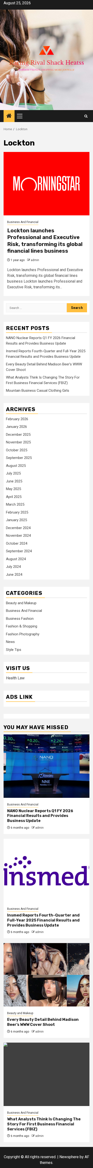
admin (35, 260)
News (10, 642)
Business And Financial (22, 222)
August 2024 (16, 559)
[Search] (86, 116)
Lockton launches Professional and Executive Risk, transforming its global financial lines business (45, 240)
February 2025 (17, 512)
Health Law (15, 678)
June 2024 (14, 574)
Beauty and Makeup (21, 603)
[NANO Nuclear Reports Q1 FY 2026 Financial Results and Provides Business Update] (46, 766)
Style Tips (13, 650)
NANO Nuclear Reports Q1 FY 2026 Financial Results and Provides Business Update (40, 816)
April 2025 (13, 497)
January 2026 (16, 427)
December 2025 (18, 434)
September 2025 (19, 458)
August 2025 (16, 466)
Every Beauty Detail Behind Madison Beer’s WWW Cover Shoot (43, 1022)
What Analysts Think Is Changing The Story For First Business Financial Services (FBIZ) (44, 1124)
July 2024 (13, 566)
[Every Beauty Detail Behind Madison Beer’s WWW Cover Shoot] (46, 974)
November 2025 (18, 442)
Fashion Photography (22, 634)
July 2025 (13, 473)
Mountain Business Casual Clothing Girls (37, 390)
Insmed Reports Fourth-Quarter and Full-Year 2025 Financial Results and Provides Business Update (43, 920)
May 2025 (13, 489)
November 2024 (18, 535)
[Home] (9, 116)
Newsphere (69, 1157)
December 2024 (18, 528)
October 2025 (16, 450)
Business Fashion (20, 618)
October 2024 (16, 543)
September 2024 (19, 551)
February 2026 (17, 419)
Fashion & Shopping (21, 626)
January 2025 (16, 520)
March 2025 (15, 504)
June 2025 (14, 481)
